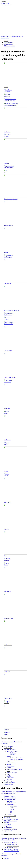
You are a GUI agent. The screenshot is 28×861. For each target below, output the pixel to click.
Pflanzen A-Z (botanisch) (10, 798)
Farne (8, 761)
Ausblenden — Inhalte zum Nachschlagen (13, 792)
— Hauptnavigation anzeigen (8, 36)
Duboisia (6, 252)
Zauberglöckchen (8, 698)
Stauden (9, 776)
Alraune (6, 87)
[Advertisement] (14, 21)
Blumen (9, 756)
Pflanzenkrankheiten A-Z (10, 816)
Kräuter (9, 767)
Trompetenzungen (8, 618)
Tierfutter (9, 814)
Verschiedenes (7, 824)
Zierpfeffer (6, 703)
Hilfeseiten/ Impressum (9, 46)
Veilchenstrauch (8, 645)
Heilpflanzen (10, 801)
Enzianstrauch (7, 283)
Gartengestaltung (8, 781)
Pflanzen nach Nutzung (9, 799)
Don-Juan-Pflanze (8, 225)
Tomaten (6, 565)
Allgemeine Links (8, 830)
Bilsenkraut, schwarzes (9, 100)
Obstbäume (13, 753)
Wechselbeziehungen (12, 847)
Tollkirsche (6, 560)
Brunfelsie (6, 163)
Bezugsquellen (7, 826)
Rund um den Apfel (12, 772)
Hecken (9, 764)
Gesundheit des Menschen (10, 842)
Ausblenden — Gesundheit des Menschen (13, 839)
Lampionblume (7, 382)
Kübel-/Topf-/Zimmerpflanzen (14, 769)
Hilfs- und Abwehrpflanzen (10, 821)
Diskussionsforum (8, 44)
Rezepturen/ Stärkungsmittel (11, 819)
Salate (8, 774)
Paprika (5, 413)
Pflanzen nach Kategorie (10, 749)
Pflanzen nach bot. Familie (10, 829)
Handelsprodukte (8, 827)
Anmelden (6, 858)
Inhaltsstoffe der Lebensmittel (11, 849)
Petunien (6, 475)
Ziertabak (6, 734)
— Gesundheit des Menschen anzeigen (10, 838)
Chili (5, 172)
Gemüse (12, 807)
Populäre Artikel (8, 748)
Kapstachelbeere (8, 315)
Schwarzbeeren (7, 502)
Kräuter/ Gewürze (11, 803)
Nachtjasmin (7, 408)
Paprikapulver (7, 440)
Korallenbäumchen (8, 324)
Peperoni (6, 444)
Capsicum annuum (8, 167)
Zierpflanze (6, 729)
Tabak (5, 556)
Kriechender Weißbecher (10, 377)
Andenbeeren (7, 91)
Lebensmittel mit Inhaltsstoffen (11, 851)
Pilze (11, 812)
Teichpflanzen (10, 777)
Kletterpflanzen (10, 766)
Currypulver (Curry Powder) (11, 199)
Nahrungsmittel (10, 804)
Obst (11, 811)
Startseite (6, 41)
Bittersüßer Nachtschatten (10, 105)
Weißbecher (7, 671)
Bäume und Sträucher (12, 751)
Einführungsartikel (8, 42)
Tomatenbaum (7, 591)
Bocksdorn (6, 136)
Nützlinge (6, 822)
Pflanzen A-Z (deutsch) (9, 796)
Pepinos (6, 471)
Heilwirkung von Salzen (13, 846)
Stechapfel (6, 529)
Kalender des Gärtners (9, 782)
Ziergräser (9, 779)
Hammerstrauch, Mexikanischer (11, 310)
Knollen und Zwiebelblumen (17, 758)
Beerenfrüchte (13, 806)
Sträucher (12, 754)
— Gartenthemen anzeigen (7, 741)
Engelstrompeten (8, 257)
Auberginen (7, 96)
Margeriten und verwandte (16, 759)
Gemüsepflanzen (11, 762)
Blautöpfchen (7, 132)
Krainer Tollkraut (8, 350)
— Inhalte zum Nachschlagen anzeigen (10, 791)
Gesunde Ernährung (12, 844)
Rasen (8, 771)
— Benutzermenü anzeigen (7, 854)
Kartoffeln (6, 319)
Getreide (12, 809)
